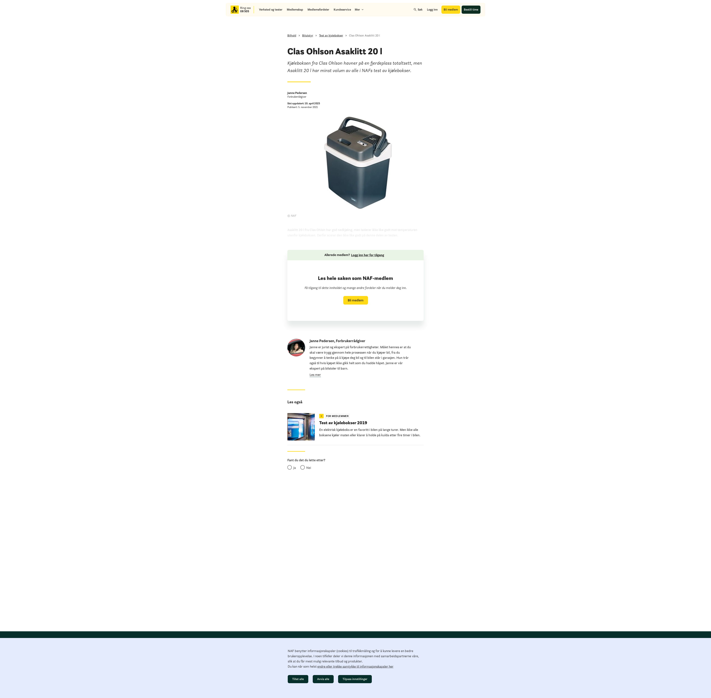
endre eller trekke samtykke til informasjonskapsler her (355, 666)
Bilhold (291, 35)
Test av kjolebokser (331, 35)
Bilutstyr (307, 35)
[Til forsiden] (235, 10)
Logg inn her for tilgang (367, 255)
